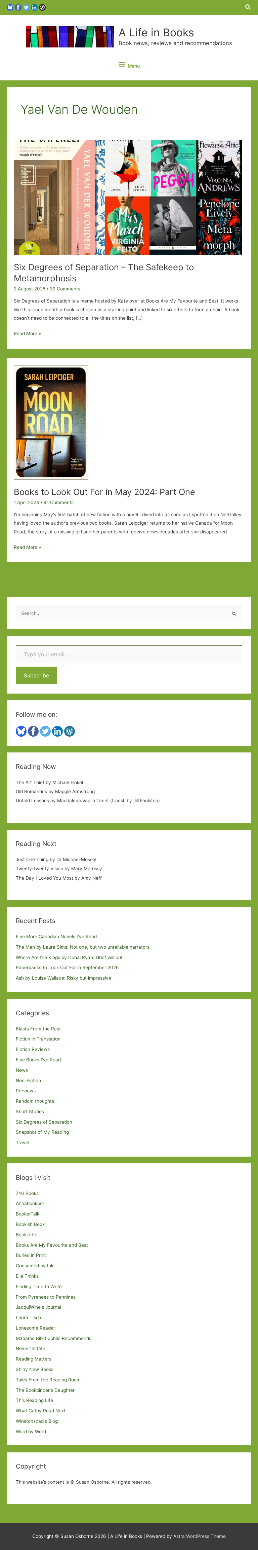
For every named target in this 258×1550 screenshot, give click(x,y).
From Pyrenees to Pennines (46, 1297)
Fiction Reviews (33, 1049)
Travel (22, 1142)
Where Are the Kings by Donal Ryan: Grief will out (69, 957)
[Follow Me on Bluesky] (10, 7)
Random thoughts (35, 1101)
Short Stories (30, 1111)
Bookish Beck (30, 1224)
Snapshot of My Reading (42, 1132)
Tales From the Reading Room (48, 1379)
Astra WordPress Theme (199, 1536)
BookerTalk (27, 1214)
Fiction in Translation (38, 1039)
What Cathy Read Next (41, 1410)
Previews (26, 1090)
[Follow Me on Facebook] (18, 7)
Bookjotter (27, 1234)
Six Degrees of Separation (44, 1122)
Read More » (27, 334)
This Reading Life (34, 1400)
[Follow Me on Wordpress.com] (42, 7)
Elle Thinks (27, 1276)
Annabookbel (30, 1203)
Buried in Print (31, 1255)
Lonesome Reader (35, 1328)
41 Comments (59, 502)
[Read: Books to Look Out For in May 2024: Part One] (51, 421)
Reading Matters (33, 1359)
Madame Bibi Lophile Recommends (53, 1338)
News (22, 1070)
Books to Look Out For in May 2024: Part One (104, 492)
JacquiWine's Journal (38, 1307)
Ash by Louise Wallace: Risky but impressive (63, 978)
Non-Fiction (28, 1080)
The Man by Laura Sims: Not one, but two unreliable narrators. (83, 947)
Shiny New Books (34, 1369)
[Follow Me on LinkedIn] (34, 7)
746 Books (27, 1193)
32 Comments (65, 288)
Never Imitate (30, 1348)
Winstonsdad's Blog (37, 1421)
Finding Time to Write (39, 1286)
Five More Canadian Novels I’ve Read (56, 936)
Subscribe (36, 675)
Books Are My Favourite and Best (52, 1245)
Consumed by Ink (34, 1265)
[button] (248, 7)
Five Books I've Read (38, 1059)
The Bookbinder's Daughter (45, 1390)
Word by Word (31, 1431)
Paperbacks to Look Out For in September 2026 (67, 967)
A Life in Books (156, 32)
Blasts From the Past (38, 1028)
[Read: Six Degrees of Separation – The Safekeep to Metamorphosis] (128, 197)
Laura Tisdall (29, 1317)
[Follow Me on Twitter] (26, 7)
